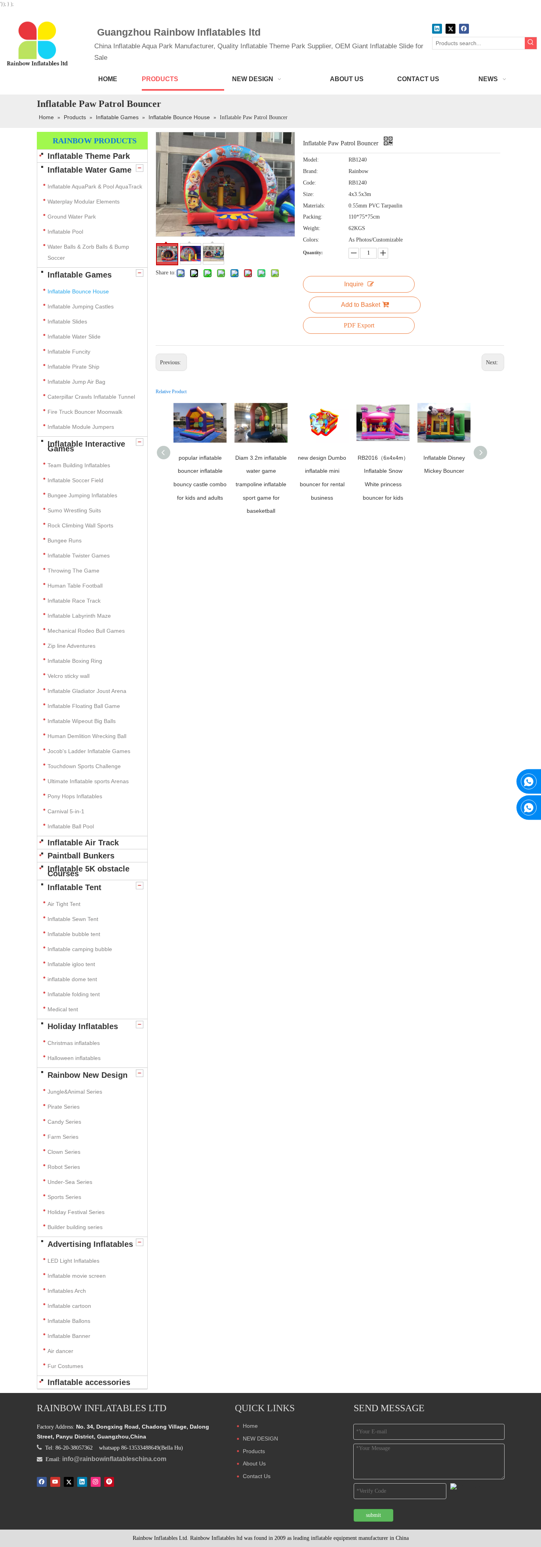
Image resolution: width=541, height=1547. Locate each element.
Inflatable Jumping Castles (81, 306)
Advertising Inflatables (90, 1244)
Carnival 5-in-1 (66, 811)
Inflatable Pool (65, 231)
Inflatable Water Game (89, 170)
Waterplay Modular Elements (84, 201)
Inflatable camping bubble (80, 949)
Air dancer (60, 1351)
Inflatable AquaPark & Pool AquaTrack (95, 186)
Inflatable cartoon (69, 1306)
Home (250, 1426)
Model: (311, 160)
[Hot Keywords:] (531, 43)
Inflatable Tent (74, 887)
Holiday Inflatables (83, 1026)
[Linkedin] (437, 29)
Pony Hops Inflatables (75, 796)
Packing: (312, 217)
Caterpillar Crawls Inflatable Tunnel (91, 397)
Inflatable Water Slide (74, 336)
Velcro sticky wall (69, 676)
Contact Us (256, 1476)
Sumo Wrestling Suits (74, 510)
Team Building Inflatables (79, 465)
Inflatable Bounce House (78, 291)
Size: (308, 194)
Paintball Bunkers (81, 855)
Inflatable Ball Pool (71, 826)
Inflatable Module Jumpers (81, 427)
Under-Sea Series (70, 1182)
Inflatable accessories (89, 1382)
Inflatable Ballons (69, 1321)
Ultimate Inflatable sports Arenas (88, 781)
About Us (254, 1463)
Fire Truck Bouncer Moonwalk (85, 412)
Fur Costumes (65, 1366)
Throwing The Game (73, 570)
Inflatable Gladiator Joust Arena (87, 691)
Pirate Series (64, 1107)
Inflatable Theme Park (89, 156)
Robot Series (64, 1167)
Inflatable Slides (67, 321)
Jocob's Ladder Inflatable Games (89, 751)
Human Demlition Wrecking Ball (87, 736)
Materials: (314, 206)
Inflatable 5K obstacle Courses (89, 871)
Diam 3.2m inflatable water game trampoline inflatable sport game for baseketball (261, 484)
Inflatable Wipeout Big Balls (82, 721)
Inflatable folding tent (74, 994)
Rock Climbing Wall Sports (80, 525)
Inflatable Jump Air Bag (76, 382)
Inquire (354, 284)
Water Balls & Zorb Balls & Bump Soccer (88, 252)
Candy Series (64, 1122)
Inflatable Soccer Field (75, 480)
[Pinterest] (109, 1481)
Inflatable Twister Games (79, 555)
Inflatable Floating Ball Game (84, 706)
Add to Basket (360, 304)
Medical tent (63, 1009)
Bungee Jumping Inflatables (82, 495)
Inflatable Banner (69, 1336)
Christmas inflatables (74, 1043)
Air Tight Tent (64, 904)
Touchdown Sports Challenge (84, 766)
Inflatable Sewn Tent (73, 919)
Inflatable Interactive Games (86, 446)
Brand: (310, 171)
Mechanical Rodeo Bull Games (86, 631)
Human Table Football (75, 585)
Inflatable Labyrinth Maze (79, 616)
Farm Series (63, 1137)
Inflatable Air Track (83, 842)
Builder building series (75, 1227)
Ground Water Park (72, 216)
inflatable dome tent (72, 979)
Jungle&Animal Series (75, 1091)
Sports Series (64, 1197)
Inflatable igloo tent (71, 964)
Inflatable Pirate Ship (73, 366)
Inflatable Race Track (74, 600)
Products (254, 1451)
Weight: (311, 228)
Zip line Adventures (71, 646)
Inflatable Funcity (69, 351)
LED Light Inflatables (73, 1261)
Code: (309, 183)
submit (373, 1515)
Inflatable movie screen (77, 1276)
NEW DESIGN (260, 1438)
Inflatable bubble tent (74, 934)
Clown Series (64, 1152)
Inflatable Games (80, 274)
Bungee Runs (65, 540)
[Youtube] (55, 1481)
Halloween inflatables (74, 1058)
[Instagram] (96, 1481)
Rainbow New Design (88, 1075)
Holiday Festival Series (76, 1212)
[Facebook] (464, 29)
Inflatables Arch (67, 1291)
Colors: (311, 240)
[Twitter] (450, 29)
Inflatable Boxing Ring (75, 661)
